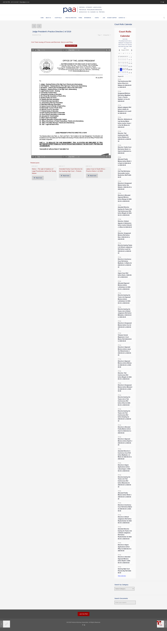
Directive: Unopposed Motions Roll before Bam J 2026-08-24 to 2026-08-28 (124, 236)
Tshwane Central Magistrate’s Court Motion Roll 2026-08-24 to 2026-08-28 (125, 338)
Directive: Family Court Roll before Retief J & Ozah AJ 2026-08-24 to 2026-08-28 (124, 150)
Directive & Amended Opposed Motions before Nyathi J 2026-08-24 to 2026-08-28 (124, 560)
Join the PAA (6, 2)
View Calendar (122, 576)
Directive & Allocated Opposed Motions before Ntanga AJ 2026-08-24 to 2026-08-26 (125, 198)
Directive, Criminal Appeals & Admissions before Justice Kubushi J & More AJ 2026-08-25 (125, 224)
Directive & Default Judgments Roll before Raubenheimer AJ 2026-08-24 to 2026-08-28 (125, 520)
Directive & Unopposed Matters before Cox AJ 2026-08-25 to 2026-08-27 (125, 326)
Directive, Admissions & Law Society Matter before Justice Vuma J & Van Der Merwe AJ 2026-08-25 (125, 123)
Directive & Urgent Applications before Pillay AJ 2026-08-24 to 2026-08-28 (124, 548)
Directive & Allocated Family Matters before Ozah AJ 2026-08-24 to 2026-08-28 (124, 430)
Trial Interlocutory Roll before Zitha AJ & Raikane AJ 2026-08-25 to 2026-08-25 (124, 84)
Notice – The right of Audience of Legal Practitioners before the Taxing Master (44, 171)
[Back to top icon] (159, 628)
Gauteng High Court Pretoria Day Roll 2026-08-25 (124, 571)
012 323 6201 (15, 2)
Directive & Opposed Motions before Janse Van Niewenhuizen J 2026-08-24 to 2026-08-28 (124, 351)
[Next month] (131, 50)
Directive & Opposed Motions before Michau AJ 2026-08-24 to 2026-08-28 (125, 364)
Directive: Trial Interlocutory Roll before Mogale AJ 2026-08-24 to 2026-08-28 (125, 376)
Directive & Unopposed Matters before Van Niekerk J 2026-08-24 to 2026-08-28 (125, 186)
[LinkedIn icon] (163, 2)
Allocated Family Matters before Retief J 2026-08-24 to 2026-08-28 (124, 496)
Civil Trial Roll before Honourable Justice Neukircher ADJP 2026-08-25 (124, 174)
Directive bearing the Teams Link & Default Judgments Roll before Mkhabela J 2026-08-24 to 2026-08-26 (124, 313)
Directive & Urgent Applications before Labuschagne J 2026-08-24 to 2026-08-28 (124, 468)
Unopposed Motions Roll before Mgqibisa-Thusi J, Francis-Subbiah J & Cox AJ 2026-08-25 (124, 97)
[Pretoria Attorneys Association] (83, 9)
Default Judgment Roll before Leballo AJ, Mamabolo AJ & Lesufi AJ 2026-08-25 (124, 110)
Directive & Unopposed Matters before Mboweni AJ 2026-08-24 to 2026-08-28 (125, 388)
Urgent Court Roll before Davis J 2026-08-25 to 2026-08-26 (125, 275)
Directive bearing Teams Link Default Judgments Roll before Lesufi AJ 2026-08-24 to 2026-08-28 (125, 249)
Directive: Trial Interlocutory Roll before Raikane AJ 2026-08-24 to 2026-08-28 (124, 137)
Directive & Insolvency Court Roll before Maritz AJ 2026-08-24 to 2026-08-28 (125, 508)
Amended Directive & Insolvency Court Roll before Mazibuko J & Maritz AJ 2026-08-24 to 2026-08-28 (125, 455)
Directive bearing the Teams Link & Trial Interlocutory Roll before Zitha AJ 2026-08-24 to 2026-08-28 (124, 401)
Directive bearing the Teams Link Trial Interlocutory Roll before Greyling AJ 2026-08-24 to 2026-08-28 (124, 416)
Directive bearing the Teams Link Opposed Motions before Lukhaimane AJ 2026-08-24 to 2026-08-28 (124, 299)
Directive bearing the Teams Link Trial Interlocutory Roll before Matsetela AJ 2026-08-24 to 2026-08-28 (124, 482)
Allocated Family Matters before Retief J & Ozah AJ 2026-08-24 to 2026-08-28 (124, 162)
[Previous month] (119, 50)
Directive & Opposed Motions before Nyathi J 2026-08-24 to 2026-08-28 (125, 442)
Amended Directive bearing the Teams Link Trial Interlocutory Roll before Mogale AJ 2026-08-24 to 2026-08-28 (125, 211)
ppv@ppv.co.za (25, 2)
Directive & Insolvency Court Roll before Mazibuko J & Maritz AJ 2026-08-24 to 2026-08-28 (125, 263)
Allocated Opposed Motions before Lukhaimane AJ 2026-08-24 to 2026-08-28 (124, 286)
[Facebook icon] (161, 2)
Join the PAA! (83, 614)
